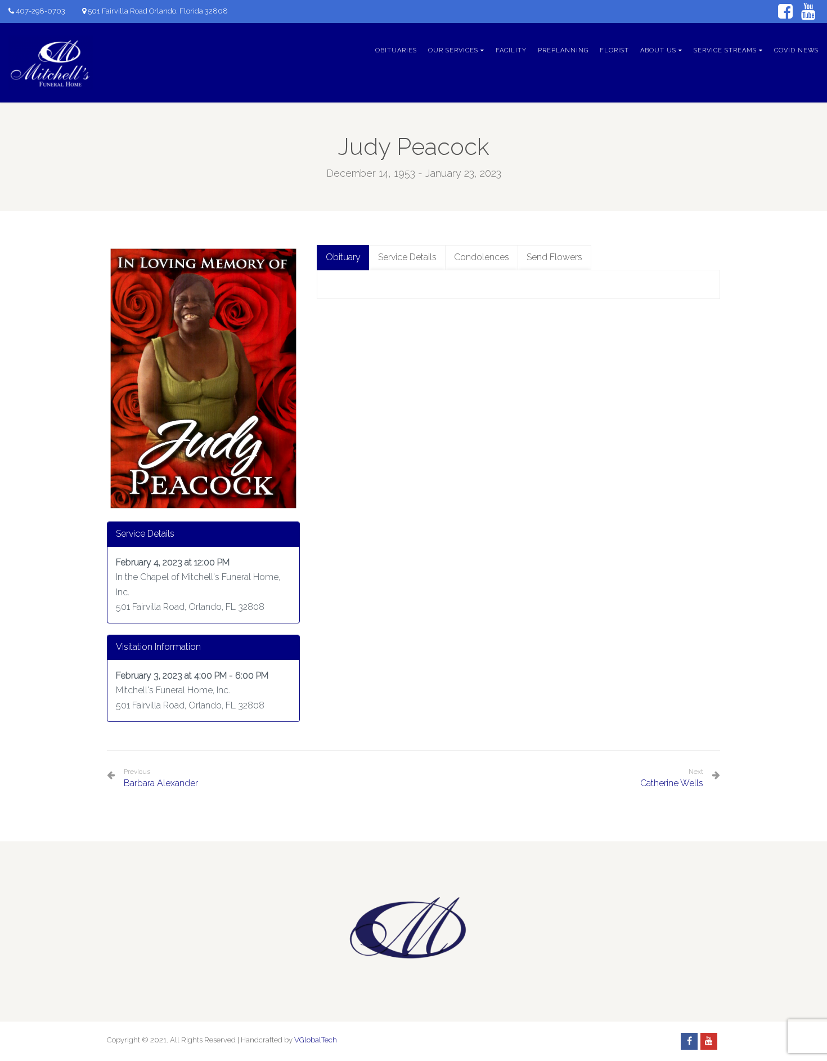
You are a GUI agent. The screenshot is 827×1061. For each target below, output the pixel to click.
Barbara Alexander (161, 778)
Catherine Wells (671, 783)
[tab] (343, 257)
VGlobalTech (315, 1040)
